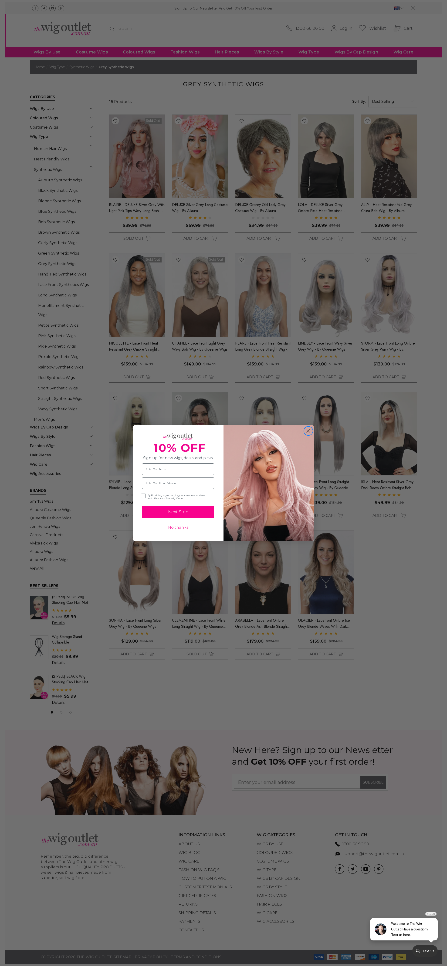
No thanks (178, 527)
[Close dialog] (308, 431)
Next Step (178, 512)
